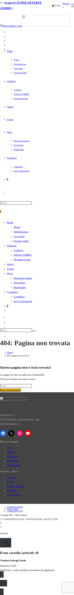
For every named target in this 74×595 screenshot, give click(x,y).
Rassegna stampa (15, 486)
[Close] (5, 542)
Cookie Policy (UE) (15, 511)
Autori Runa (13, 461)
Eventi (10, 482)
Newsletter (12, 490)
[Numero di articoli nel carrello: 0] (73, 5)
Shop (9, 448)
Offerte (10, 452)
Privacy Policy (13, 509)
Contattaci (12, 477)
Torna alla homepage (10, 390)
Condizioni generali (15, 507)
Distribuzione (13, 465)
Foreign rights (14, 495)
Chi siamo (12, 456)
